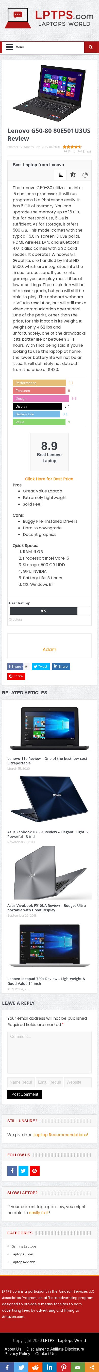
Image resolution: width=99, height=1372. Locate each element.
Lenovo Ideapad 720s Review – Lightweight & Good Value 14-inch (46, 981)
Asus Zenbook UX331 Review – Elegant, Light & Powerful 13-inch (47, 834)
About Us (13, 1349)
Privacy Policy (17, 1354)
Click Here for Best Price (49, 479)
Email (87, 151)
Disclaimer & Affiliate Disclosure (55, 1349)
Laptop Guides (22, 1254)
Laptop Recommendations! (61, 1135)
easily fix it (39, 1213)
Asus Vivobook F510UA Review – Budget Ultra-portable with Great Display (47, 907)
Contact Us (45, 1354)
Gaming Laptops (23, 1246)
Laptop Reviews (23, 1262)
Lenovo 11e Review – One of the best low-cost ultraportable (47, 760)
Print (71, 151)
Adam (29, 147)
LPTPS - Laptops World (64, 1340)
